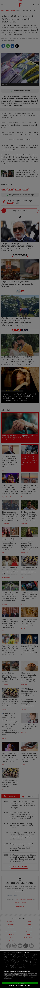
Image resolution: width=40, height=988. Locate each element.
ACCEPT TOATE (20, 983)
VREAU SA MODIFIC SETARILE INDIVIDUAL (20, 985)
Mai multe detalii (9, 958)
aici (19, 964)
